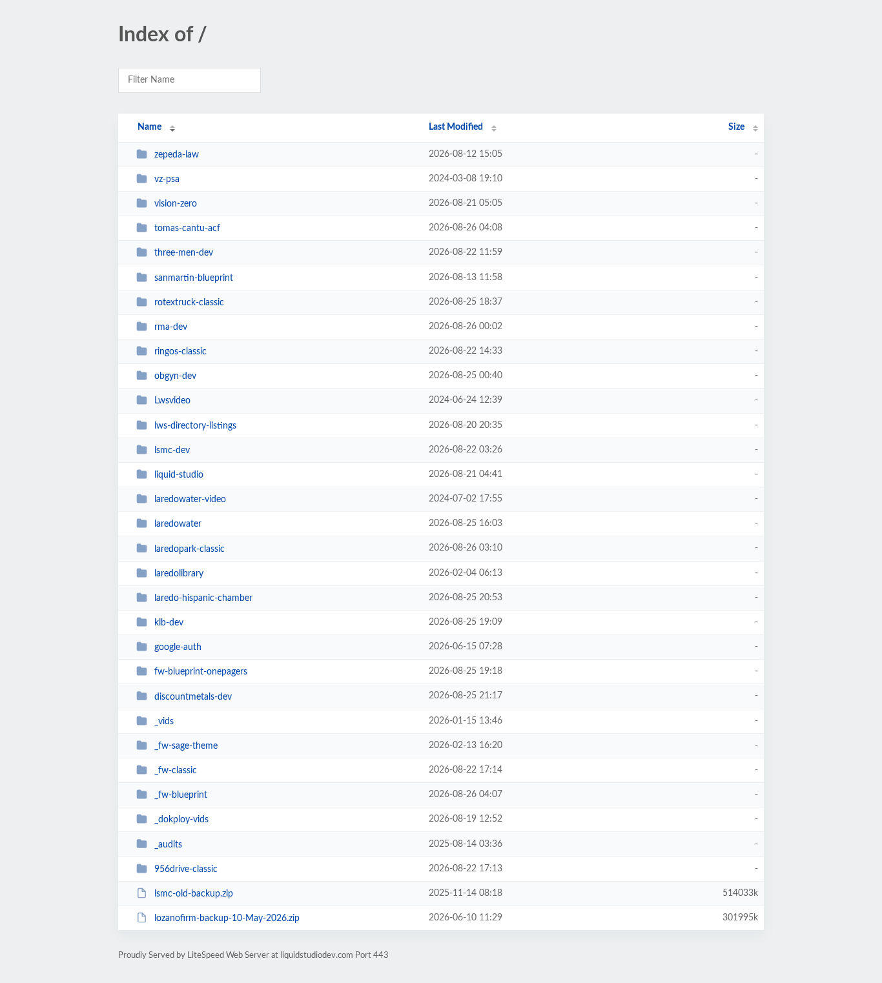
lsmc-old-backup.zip (193, 893)
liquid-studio (178, 475)
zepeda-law (176, 154)
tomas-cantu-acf (187, 228)
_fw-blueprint (180, 795)
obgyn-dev (175, 376)
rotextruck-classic (189, 302)
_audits (168, 844)
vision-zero (175, 203)
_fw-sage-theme (186, 746)
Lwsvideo (172, 400)
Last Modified (456, 127)
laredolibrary (178, 573)
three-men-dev (183, 253)
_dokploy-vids (181, 819)
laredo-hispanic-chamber (203, 598)
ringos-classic (180, 351)
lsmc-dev (172, 450)
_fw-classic (175, 770)
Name (149, 127)
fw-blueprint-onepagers (200, 671)
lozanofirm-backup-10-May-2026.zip (227, 918)
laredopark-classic (189, 548)
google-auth (177, 647)
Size (736, 127)
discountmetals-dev (193, 696)
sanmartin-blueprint (193, 278)
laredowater (177, 524)
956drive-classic (186, 869)
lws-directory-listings (195, 426)
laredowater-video (190, 499)
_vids (164, 721)
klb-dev (168, 622)
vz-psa (166, 179)
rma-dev (170, 327)
